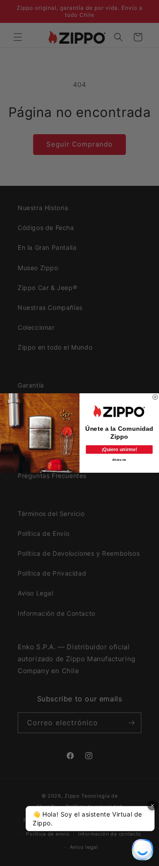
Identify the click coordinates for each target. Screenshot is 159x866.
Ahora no (119, 459)
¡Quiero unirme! (119, 449)
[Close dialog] (155, 397)
